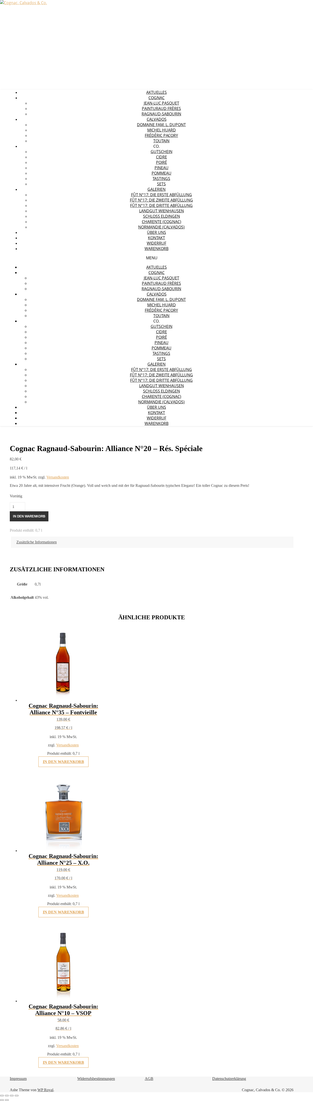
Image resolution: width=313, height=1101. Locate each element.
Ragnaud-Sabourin (161, 114)
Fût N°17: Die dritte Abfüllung (161, 205)
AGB (149, 1079)
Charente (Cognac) (161, 221)
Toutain (161, 141)
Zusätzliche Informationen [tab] (36, 542)
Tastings (161, 178)
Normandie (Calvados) (161, 227)
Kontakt (156, 237)
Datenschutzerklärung (229, 1079)
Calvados (157, 119)
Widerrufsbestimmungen (96, 1079)
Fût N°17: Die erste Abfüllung (161, 194)
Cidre (161, 157)
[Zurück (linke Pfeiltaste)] (2, 1100)
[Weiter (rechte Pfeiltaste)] (7, 1100)
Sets (161, 184)
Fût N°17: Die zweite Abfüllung (161, 200)
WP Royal (45, 1090)
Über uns (156, 232)
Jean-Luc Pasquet (161, 103)
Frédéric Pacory (161, 135)
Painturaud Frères (161, 108)
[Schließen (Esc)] (17, 1095)
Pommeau (161, 173)
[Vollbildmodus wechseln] (7, 1095)
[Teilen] (12, 1095)
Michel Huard (161, 130)
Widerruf (156, 243)
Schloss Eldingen (161, 216)
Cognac (156, 97)
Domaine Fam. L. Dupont (161, 124)
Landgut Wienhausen (161, 211)
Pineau (161, 167)
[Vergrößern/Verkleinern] (2, 1095)
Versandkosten (57, 477)
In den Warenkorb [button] (63, 762)
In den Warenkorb (29, 516)
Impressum (18, 1079)
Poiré (161, 162)
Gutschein (161, 151)
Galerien (156, 189)
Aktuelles (156, 92)
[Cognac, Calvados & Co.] (23, 2)
